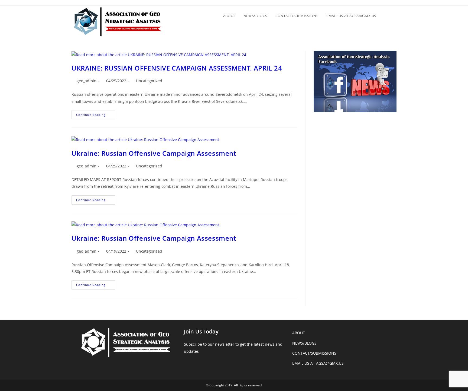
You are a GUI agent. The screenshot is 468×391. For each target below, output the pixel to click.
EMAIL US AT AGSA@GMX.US (318, 363)
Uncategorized (149, 80)
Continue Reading (95, 115)
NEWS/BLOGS (304, 343)
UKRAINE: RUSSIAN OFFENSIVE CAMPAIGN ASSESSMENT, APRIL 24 (177, 67)
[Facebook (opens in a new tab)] (391, 4)
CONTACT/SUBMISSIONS (314, 353)
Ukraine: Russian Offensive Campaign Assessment (154, 153)
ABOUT (298, 332)
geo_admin (86, 80)
